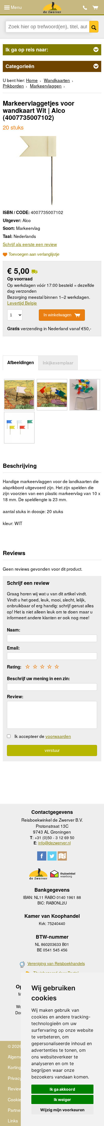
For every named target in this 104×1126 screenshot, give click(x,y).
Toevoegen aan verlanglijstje (34, 254)
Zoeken (94, 27)
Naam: (13, 630)
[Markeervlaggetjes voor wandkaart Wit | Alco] (37, 170)
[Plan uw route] (62, 856)
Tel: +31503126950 (85, 8)
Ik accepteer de (42, 736)
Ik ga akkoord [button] (62, 1089)
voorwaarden (58, 736)
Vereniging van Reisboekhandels (56, 963)
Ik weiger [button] (62, 1099)
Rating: (14, 667)
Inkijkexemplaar (58, 362)
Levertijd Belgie (22, 303)
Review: (15, 697)
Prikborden (13, 86)
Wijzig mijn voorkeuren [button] (62, 1109)
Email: (13, 648)
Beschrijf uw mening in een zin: (38, 678)
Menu (16, 7)
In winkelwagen (57, 314)
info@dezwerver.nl (54, 843)
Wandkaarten (57, 80)
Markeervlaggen (46, 86)
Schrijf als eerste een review (30, 244)
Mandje (95, 7)
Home (32, 80)
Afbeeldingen (20, 362)
